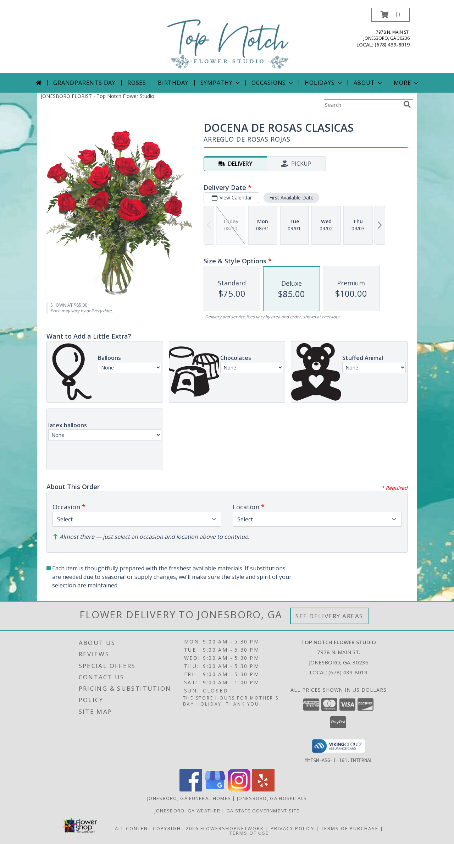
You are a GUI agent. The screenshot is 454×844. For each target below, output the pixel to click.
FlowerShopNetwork (232, 828)
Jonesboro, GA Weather (187, 810)
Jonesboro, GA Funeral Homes (189, 798)
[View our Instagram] (239, 789)
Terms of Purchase (349, 828)
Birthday (173, 83)
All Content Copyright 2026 (157, 828)
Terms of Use (249, 833)
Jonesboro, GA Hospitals (272, 798)
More (402, 83)
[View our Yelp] (263, 789)
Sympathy (216, 83)
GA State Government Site (262, 810)
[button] (390, 15)
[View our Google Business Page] (215, 789)
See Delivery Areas (329, 616)
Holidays (319, 83)
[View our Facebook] (190, 789)
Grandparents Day (84, 83)
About (364, 83)
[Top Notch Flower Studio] (228, 40)
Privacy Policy (292, 828)
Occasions (268, 83)
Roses (136, 83)
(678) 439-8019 (392, 44)
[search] (407, 104)
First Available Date (291, 197)
